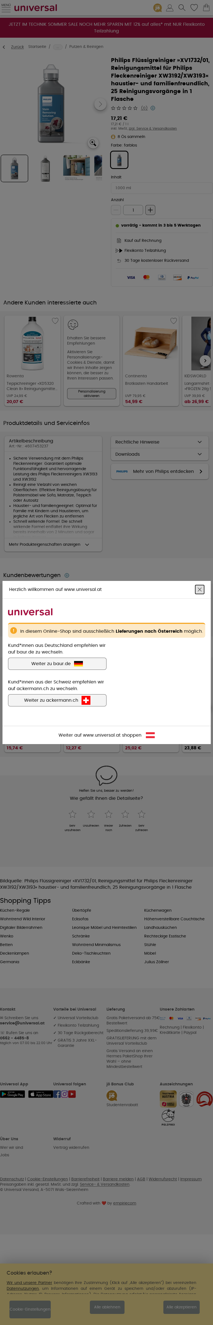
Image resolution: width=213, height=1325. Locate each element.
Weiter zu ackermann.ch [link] (51, 700)
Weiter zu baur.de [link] (51, 664)
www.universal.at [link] (102, 735)
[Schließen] (199, 589)
